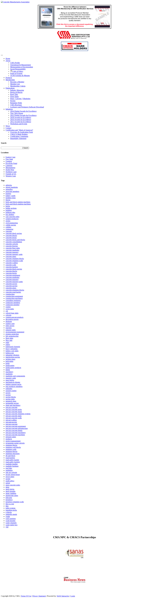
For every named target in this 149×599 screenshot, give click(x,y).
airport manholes (12, 187)
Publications (10, 88)
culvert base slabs (12, 313)
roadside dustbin (12, 464)
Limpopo (9, 165)
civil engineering (12, 223)
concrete (9, 231)
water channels (11, 523)
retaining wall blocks (13, 447)
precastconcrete (11, 422)
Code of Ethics (17, 71)
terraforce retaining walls (15, 502)
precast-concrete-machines (15, 435)
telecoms (9, 498)
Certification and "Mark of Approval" (19, 130)
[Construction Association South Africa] (74, 588)
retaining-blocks (11, 451)
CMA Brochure (16, 105)
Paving (12, 101)
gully (7, 342)
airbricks (9, 185)
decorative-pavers (12, 319)
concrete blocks (11, 235)
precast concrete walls (14, 418)
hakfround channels (13, 347)
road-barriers (10, 458)
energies (9, 328)
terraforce (9, 500)
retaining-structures (13, 454)
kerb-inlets (9, 361)
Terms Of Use (26, 596)
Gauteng (9, 161)
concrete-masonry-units (14, 282)
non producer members (14, 386)
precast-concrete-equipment (16, 426)
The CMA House (16, 113)
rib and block (10, 456)
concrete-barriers (12, 267)
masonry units (11, 378)
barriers (8, 194)
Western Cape (11, 176)
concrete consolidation (14, 242)
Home (8, 59)
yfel (7, 527)
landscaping (10, 365)
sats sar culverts (11, 472)
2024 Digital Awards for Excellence (23, 111)
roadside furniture (12, 466)
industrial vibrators (12, 355)
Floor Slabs (14, 97)
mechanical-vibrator (13, 382)
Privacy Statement (39, 596)
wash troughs (10, 521)
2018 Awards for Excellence (20, 117)
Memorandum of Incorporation (21, 67)
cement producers (12, 219)
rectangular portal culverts (15, 443)
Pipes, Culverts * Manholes (20, 99)
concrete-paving (11, 286)
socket (8, 479)
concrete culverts (12, 244)
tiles (7, 506)
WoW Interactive (63, 596)
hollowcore (10, 353)
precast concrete (11, 407)
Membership (10, 80)
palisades (9, 389)
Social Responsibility (18, 69)
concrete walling (12, 263)
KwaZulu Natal (11, 163)
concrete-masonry (12, 280)
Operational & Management (20, 65)
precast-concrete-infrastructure (17, 428)
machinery (9, 372)
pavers (8, 393)
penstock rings (11, 401)
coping (8, 307)
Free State (9, 159)
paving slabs (10, 399)
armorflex (9, 189)
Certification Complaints (19, 136)
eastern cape (10, 324)
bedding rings (11, 198)
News (8, 126)
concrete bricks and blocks (15, 240)
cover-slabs (10, 309)
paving (8, 395)
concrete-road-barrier (13, 292)
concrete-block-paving (14, 269)
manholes (9, 374)
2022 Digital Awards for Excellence (23, 115)
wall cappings (11, 519)
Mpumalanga (10, 168)
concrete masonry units (14, 254)
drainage (9, 321)
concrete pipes (11, 256)
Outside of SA (11, 174)
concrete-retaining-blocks (15, 290)
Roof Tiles (14, 94)
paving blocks (11, 397)
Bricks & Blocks (16, 92)
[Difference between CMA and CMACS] (74, 28)
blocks (8, 200)
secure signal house (13, 475)
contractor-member (12, 305)
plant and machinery (13, 405)
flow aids (9, 340)
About (8, 61)
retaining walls (11, 449)
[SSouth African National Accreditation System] (74, 560)
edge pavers (10, 326)
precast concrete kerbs (14, 410)
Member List (15, 84)
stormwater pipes (12, 495)
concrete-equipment (13, 275)
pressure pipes (11, 437)
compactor (9, 229)
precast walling (11, 420)
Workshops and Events (18, 124)
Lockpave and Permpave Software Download (27, 107)
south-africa (10, 481)
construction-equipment (14, 296)
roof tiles (9, 468)
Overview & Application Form (21, 132)
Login (73, 596)
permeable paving (12, 403)
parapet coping (11, 391)
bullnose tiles (10, 212)
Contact (8, 128)
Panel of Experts (16, 73)
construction (10, 294)
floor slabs (9, 338)
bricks (8, 206)
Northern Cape (11, 172)
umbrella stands (11, 514)
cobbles (8, 227)
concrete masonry (12, 252)
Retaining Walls (16, 103)
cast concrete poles (12, 217)
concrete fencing (12, 246)
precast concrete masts (14, 412)
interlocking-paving (13, 357)
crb (7, 311)
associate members (12, 191)
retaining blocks (11, 445)
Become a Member (17, 82)
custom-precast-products (14, 317)
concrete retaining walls (14, 261)
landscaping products (13, 368)
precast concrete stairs (14, 416)
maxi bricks (10, 380)
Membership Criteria (17, 86)
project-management (13, 441)
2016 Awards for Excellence (20, 120)
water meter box (11, 525)
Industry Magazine (17, 90)
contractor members (13, 303)
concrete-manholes (12, 277)
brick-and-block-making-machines (18, 204)
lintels (8, 370)
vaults (8, 516)
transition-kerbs (11, 510)
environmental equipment (15, 332)
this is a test (10, 504)
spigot (8, 483)
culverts (8, 315)
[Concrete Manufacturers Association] (15, 2)
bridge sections (11, 208)
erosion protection (12, 334)
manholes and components (15, 376)
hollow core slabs (12, 351)
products (9, 439)
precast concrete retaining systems (18, 414)
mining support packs (13, 384)
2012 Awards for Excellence (20, 122)
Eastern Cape (10, 157)
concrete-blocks (11, 271)
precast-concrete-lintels (14, 430)
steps (7, 487)
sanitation (9, 470)
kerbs (8, 363)
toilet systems (10, 508)
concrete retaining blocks (15, 259)
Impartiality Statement (18, 138)
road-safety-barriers (13, 462)
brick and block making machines (18, 202)
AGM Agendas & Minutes (20, 76)
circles (8, 221)
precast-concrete (11, 424)
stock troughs (10, 491)
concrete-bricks (11, 273)
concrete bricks (11, 238)
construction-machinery (14, 298)
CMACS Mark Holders (19, 134)
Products (9, 78)
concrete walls (11, 265)
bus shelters (10, 215)
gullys (8, 345)
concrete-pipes (11, 288)
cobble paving (11, 225)
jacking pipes (10, 359)
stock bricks (10, 489)
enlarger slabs (11, 330)
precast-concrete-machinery (16, 433)
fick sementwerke (12, 336)
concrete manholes (12, 250)
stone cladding (11, 493)
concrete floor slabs (13, 248)
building (9, 210)
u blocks (9, 512)
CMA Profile (15, 63)
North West (10, 170)
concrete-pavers (11, 284)
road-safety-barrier (12, 460)
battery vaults (10, 196)
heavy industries (11, 349)
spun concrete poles (13, 485)
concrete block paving (14, 233)
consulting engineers (13, 300)
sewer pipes (10, 477)
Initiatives (9, 109)
